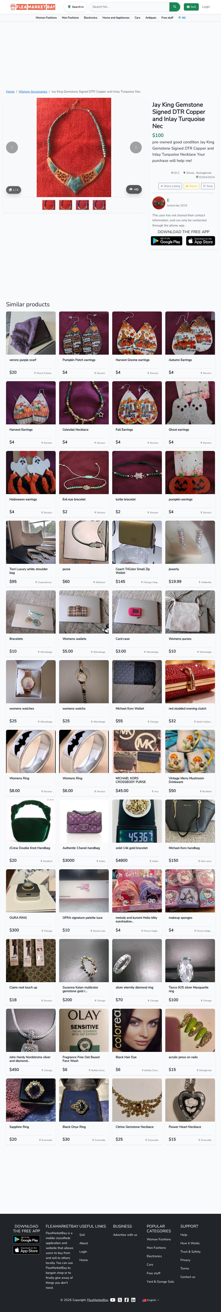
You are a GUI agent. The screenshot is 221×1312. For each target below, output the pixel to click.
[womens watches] (31, 681)
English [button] (152, 1300)
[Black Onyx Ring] (84, 1100)
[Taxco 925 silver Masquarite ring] (190, 960)
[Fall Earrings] (137, 402)
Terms (184, 1268)
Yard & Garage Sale (160, 1281)
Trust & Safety (190, 1251)
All (184, 17)
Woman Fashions (46, 17)
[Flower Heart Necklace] (190, 1100)
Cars (137, 17)
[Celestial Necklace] (84, 402)
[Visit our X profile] (120, 1300)
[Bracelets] (31, 612)
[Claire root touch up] (31, 960)
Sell (82, 1235)
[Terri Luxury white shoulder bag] (31, 542)
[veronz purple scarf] (31, 333)
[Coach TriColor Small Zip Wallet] (137, 542)
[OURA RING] (31, 890)
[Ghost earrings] (190, 402)
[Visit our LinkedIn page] (133, 1300)
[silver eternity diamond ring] (137, 960)
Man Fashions (70, 17)
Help (183, 1235)
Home (10, 91)
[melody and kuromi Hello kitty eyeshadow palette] (137, 890)
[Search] (174, 6)
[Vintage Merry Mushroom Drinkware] (190, 751)
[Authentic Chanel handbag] (84, 821)
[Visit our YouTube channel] (112, 1300)
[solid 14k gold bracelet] (137, 821)
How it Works (190, 1243)
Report (193, 186)
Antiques (150, 17)
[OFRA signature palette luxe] (84, 890)
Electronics (90, 17)
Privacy (185, 1260)
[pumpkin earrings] (190, 472)
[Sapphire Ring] (31, 1100)
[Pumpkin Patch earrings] (84, 333)
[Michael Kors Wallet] (137, 681)
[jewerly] (190, 542)
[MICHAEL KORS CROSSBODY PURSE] (137, 751)
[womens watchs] (84, 681)
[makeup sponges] (190, 890)
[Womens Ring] (31, 751)
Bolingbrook (203, 173)
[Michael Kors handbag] (190, 821)
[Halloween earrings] (31, 472)
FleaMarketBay (97, 1300)
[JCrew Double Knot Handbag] (31, 821)
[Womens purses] (190, 612)
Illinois (190, 173)
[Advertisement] (110, 55)
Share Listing (172, 186)
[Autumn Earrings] (190, 333)
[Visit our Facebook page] (126, 1300)
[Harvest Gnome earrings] (137, 333)
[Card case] (137, 612)
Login (206, 7)
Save (210, 186)
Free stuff (167, 17)
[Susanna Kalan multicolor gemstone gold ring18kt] (84, 960)
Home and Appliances (116, 17)
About (83, 1243)
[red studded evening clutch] (190, 681)
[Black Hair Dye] (137, 1030)
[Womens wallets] (84, 612)
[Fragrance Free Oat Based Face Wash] (84, 1030)
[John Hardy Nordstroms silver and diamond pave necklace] (31, 1030)
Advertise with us (125, 1235)
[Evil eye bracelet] (84, 472)
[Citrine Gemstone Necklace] (137, 1100)
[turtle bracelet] (137, 472)
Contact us (187, 1277)
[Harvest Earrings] (31, 402)
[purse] (84, 542)
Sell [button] (193, 7)
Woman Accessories (33, 91)
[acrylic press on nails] (190, 1030)
